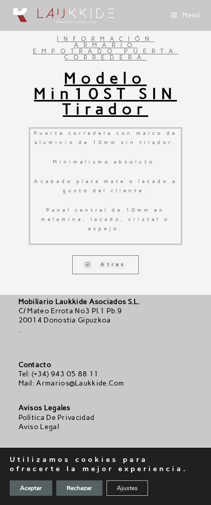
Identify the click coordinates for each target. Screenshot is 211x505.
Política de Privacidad (56, 417)
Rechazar (79, 488)
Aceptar (31, 488)
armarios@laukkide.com (80, 383)
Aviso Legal (38, 426)
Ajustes (127, 488)
